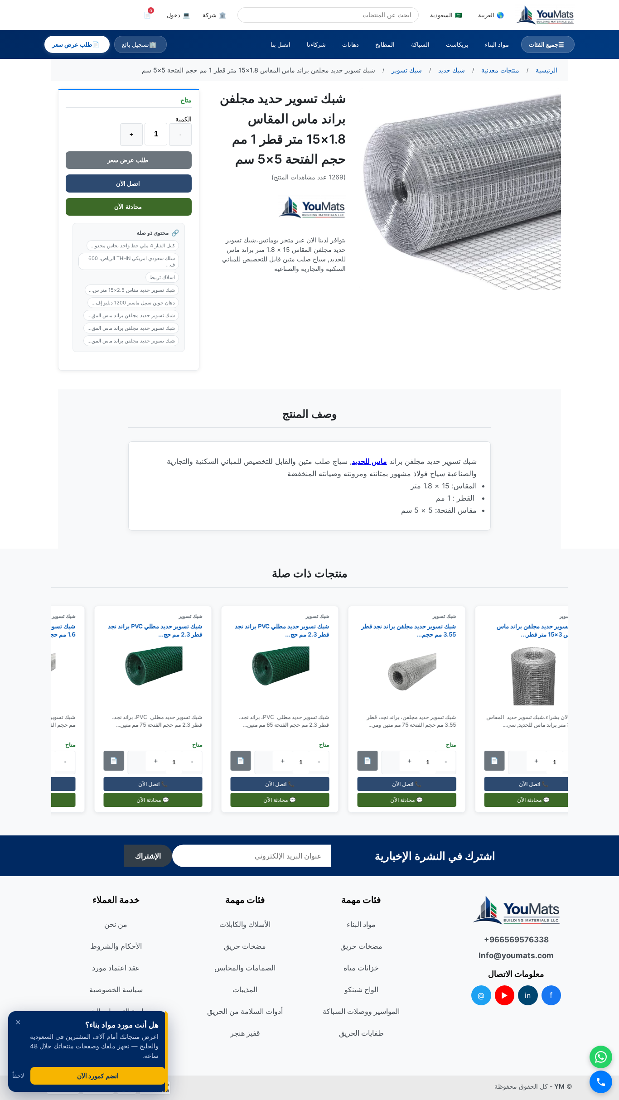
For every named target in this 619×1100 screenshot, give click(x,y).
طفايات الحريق (361, 1032)
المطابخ (385, 44)
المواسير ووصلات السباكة (361, 1011)
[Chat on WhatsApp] (601, 1057)
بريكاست (457, 44)
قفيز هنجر (245, 1032)
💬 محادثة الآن (538, 799)
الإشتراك (148, 856)
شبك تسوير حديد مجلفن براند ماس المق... (131, 315)
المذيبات (244, 989)
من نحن (115, 924)
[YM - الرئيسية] (545, 15)
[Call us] (601, 1082)
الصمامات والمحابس (245, 967)
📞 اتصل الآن (538, 784)
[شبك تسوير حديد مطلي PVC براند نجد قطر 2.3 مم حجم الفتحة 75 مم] (158, 676)
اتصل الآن (128, 183)
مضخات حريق (361, 945)
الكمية (183, 119)
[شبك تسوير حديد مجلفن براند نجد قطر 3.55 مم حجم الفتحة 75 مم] (412, 676)
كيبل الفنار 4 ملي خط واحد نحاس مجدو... (133, 245)
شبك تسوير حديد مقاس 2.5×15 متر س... (132, 290)
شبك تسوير (449, 616)
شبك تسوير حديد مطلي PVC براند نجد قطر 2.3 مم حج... (287, 630)
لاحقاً (18, 1075)
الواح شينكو (361, 989)
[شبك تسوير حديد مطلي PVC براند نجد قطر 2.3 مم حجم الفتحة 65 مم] (285, 676)
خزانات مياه (361, 967)
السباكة (420, 44)
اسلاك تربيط (162, 277)
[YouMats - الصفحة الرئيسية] (312, 207)
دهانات (350, 44)
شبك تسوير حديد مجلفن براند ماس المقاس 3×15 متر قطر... (545, 630)
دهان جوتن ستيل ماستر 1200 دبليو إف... (133, 302)
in (528, 995)
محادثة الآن (129, 206)
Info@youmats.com (516, 955)
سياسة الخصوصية (116, 989)
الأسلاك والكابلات (245, 924)
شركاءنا (316, 44)
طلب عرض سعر (128, 160)
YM (559, 1086)
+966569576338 (516, 939)
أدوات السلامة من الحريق (245, 1011)
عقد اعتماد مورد (116, 967)
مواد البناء (497, 44)
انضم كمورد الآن (98, 1076)
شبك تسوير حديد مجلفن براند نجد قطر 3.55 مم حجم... (414, 630)
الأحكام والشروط (116, 945)
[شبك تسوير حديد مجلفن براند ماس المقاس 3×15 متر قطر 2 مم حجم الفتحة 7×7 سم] (539, 676)
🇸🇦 (446, 15)
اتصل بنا (280, 44)
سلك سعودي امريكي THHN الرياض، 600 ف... (131, 261)
